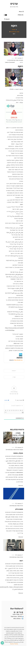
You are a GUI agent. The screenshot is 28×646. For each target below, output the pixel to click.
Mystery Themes (14, 643)
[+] (5, 412)
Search (7, 19)
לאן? (15, 377)
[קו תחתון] (9, 410)
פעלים (17, 449)
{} (22, 410)
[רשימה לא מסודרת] (15, 410)
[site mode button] (5, 15)
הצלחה (13, 370)
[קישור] (20, 410)
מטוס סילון (19, 509)
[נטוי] (7, 410)
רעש (21, 561)
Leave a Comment (10, 62)
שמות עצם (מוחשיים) (14, 60)
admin (21, 62)
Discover (20, 485)
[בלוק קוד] (19, 410)
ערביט (14, 3)
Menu (20, 11)
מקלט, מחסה (18, 453)
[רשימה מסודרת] (13, 410)
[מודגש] (6, 410)
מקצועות (21, 60)
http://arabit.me (18, 360)
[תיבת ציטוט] (17, 410)
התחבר (6, 400)
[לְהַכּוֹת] (11, 410)
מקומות (21, 449)
